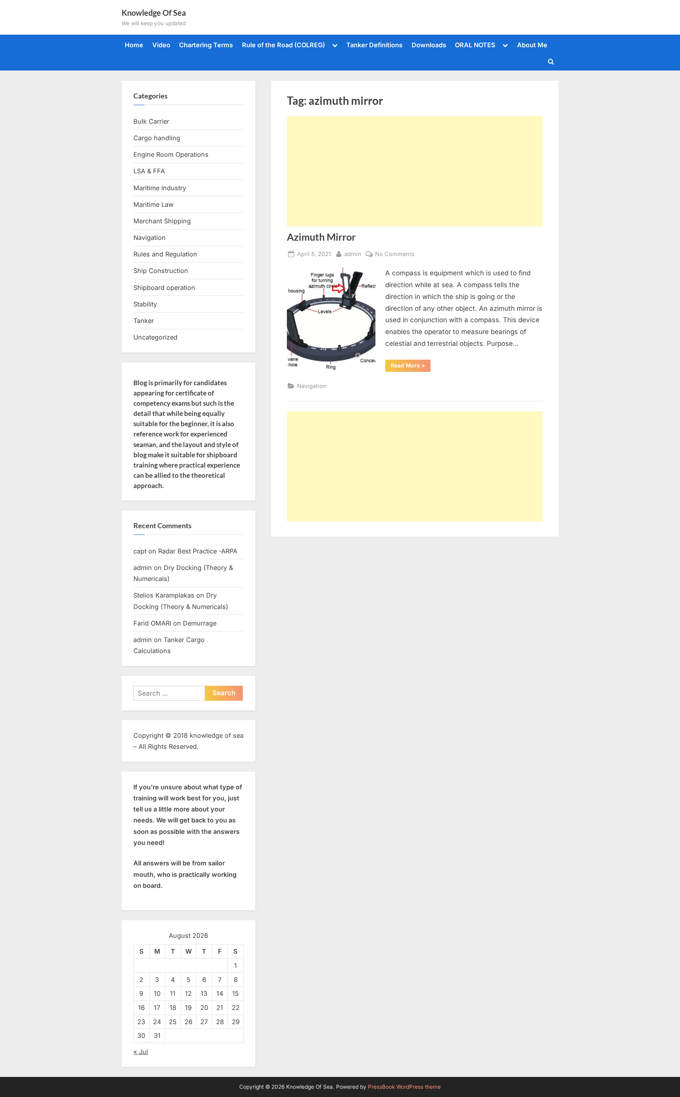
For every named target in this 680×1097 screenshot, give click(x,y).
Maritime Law (153, 204)
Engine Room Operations (171, 154)
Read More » (411, 367)
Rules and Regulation (165, 254)
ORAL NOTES (475, 45)
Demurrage (199, 623)
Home (134, 45)
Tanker (143, 321)
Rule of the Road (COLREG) (283, 45)
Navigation (312, 385)
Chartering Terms (206, 45)
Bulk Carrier (151, 121)
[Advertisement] (415, 171)
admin (352, 253)
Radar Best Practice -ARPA (197, 551)
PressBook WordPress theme (404, 1087)
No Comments (394, 254)
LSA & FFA (149, 171)
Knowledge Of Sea (154, 12)
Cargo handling (156, 138)
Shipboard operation (164, 287)
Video (161, 45)
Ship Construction (160, 271)
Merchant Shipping (162, 221)
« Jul (140, 1052)
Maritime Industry (159, 188)
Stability (145, 304)
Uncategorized (155, 337)
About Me (532, 45)
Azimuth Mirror (321, 237)
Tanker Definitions (374, 45)
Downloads (429, 45)
